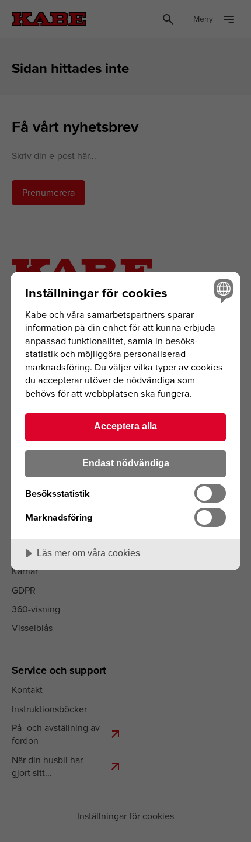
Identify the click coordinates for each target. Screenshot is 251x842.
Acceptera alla (125, 426)
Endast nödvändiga (125, 463)
